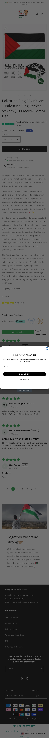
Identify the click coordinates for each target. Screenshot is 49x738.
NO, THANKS (24, 380)
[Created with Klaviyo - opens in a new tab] (24, 390)
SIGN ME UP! (24, 374)
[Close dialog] (47, 348)
